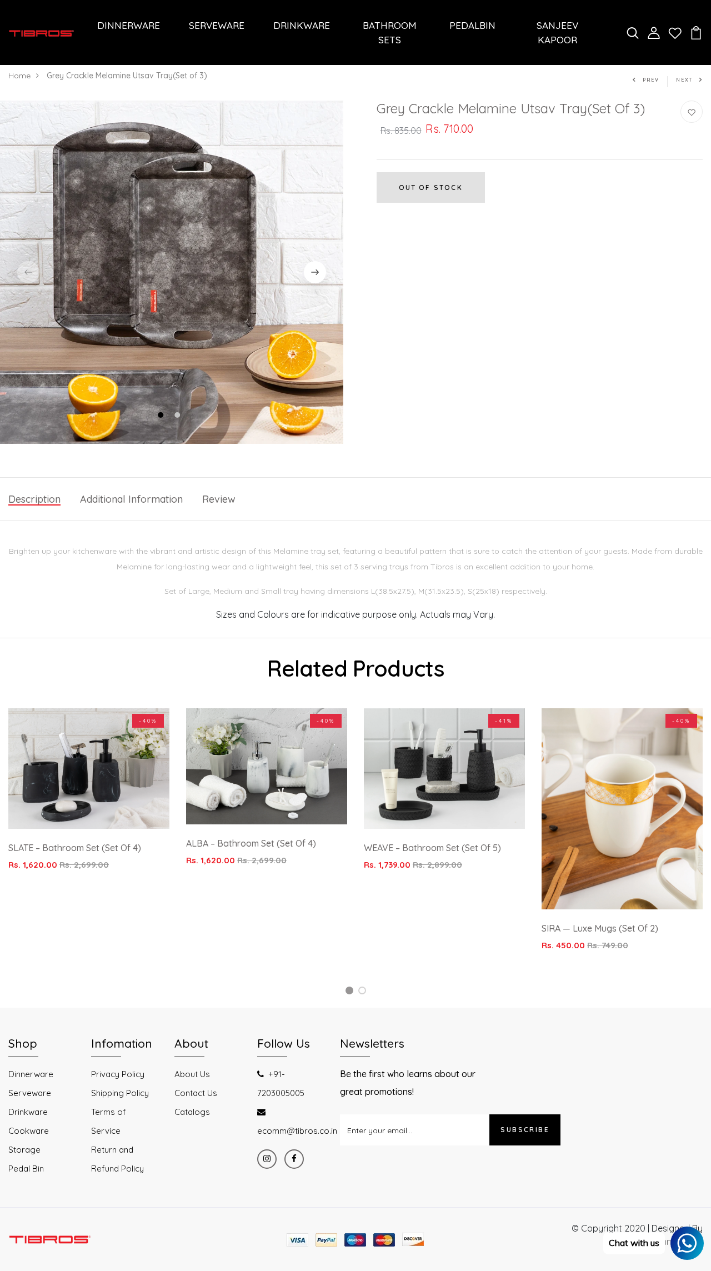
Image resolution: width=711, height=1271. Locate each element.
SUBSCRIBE (524, 1129)
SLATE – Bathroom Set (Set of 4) (74, 847)
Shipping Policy (120, 1093)
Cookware (28, 1130)
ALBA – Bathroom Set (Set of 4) (251, 843)
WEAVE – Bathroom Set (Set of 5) (432, 847)
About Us (192, 1074)
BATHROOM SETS (390, 32)
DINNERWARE (128, 25)
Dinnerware (30, 1074)
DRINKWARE (301, 25)
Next (684, 80)
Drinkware (28, 1112)
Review (219, 499)
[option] (171, 272)
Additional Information (131, 499)
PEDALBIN (472, 25)
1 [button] (162, 416)
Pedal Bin (26, 1168)
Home (19, 76)
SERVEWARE (216, 25)
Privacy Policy (117, 1074)
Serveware (29, 1093)
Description (34, 499)
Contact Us (195, 1093)
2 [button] (178, 416)
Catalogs (192, 1112)
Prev (651, 80)
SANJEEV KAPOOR (557, 32)
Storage (24, 1149)
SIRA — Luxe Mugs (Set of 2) (600, 928)
